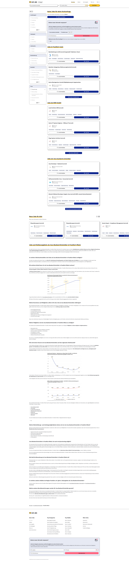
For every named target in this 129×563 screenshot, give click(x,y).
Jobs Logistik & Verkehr (51, 520)
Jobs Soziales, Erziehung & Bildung (53, 531)
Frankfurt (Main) (55, 55)
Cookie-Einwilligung (86, 528)
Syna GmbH (55, 69)
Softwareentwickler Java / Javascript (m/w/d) (61, 179)
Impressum (85, 520)
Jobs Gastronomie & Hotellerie (52, 533)
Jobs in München (68, 520)
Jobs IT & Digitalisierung (51, 528)
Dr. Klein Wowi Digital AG (35, 409)
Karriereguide (85, 2)
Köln (54, 142)
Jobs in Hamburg (68, 526)
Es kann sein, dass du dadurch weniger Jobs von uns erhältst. (67, 39)
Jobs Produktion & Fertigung (52, 522)
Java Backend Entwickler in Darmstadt (77, 483)
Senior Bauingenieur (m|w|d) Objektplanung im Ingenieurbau (65, 82)
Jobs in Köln (67, 529)
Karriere (84, 526)
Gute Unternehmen (32, 529)
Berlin (54, 167)
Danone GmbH (55, 54)
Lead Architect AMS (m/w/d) (56, 108)
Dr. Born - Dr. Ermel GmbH (57, 85)
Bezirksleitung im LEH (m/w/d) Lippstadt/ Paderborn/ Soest (64, 52)
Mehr (98, 2)
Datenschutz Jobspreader (87, 524)
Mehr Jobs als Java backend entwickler (73, 208)
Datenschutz (85, 522)
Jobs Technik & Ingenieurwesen (53, 529)
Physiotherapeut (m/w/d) (37, 223)
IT (31, 420)
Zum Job (87, 61)
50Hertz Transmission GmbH (57, 166)
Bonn (54, 111)
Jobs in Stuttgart (68, 531)
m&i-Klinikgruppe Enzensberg (40, 225)
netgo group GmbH (34, 413)
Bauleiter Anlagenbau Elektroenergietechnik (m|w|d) (62, 67)
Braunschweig (55, 182)
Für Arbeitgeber (32, 526)
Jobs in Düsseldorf (68, 528)
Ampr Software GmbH (35, 406)
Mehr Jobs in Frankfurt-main (73, 97)
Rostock (54, 126)
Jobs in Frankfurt (68, 524)
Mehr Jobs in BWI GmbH (73, 153)
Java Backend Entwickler (47, 297)
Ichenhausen (37, 227)
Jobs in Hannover (68, 533)
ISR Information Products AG (58, 181)
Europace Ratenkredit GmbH (57, 196)
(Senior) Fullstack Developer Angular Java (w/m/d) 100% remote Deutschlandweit (70, 194)
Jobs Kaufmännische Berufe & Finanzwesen (55, 524)
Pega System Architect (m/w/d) (57, 138)
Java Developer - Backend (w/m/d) (58, 164)
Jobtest (79, 2)
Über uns (92, 2)
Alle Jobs (73, 2)
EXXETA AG (33, 412)
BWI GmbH (55, 110)
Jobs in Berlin (67, 522)
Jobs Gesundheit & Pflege (51, 526)
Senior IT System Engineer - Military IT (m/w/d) (61, 123)
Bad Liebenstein (73, 227)
